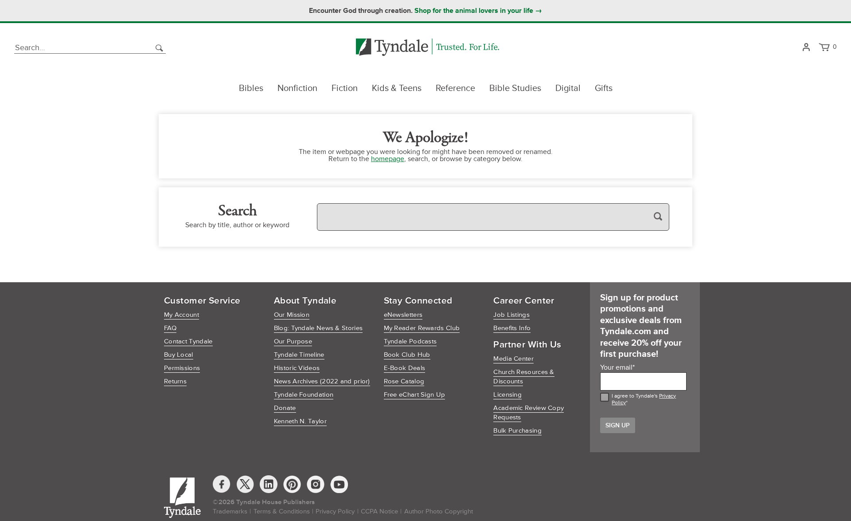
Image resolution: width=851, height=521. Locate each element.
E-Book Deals (405, 368)
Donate (285, 408)
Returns (175, 381)
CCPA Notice (379, 511)
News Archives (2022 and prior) (322, 381)
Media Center (513, 359)
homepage (387, 158)
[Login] (806, 47)
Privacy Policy (335, 511)
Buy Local (178, 355)
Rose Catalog (404, 381)
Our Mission (291, 315)
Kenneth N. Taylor (300, 421)
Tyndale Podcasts (410, 341)
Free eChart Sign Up (414, 395)
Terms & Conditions (282, 511)
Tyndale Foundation (303, 395)
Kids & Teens (397, 88)
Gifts (604, 88)
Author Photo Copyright (438, 511)
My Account (181, 315)
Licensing (507, 395)
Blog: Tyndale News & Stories (318, 328)
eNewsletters (403, 315)
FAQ (170, 328)
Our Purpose (293, 341)
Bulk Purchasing (517, 430)
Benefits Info (512, 328)
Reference (455, 88)
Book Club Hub (407, 355)
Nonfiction (297, 88)
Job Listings (511, 315)
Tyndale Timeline (299, 355)
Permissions (182, 368)
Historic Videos (297, 368)
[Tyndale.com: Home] (427, 47)
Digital (568, 88)
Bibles (251, 88)
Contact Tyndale (188, 341)
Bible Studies (515, 88)
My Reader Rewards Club (422, 328)
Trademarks (230, 511)
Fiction (345, 88)
